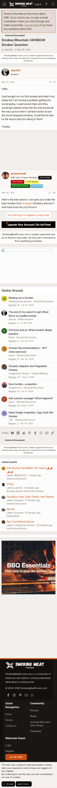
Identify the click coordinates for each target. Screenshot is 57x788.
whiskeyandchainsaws (20, 301)
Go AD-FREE (16, 757)
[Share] (50, 82)
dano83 (8, 49)
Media (33, 716)
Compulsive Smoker (19, 373)
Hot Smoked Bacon (17, 528)
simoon (12, 319)
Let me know (31, 25)
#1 (54, 82)
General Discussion (44, 301)
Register (9, 751)
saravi (12, 355)
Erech (12, 337)
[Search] (53, 4)
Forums (9, 720)
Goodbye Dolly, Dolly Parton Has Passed (30, 496)
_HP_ (11, 419)
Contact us (10, 725)
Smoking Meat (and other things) (40, 724)
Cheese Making (39, 373)
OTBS (10, 484)
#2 (54, 192)
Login (8, 745)
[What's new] (46, 4)
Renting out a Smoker (21, 297)
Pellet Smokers (25, 319)
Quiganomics (15, 387)
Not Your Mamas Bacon (20, 521)
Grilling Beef (13, 516)
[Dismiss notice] (52, 13)
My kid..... (12, 509)
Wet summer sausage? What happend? (31, 398)
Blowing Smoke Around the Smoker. (25, 491)
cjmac (12, 401)
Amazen (27, 203)
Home (8, 714)
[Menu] (4, 4)
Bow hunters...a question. (23, 384)
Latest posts (9, 462)
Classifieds (35, 731)
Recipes (34, 710)
